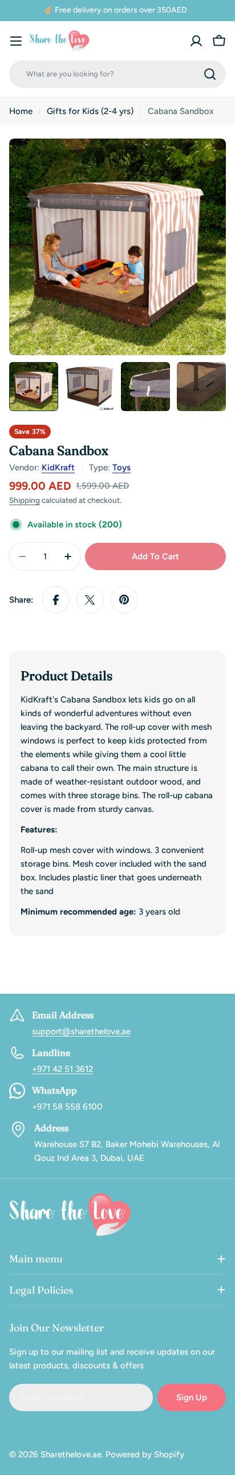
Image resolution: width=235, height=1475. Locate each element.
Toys (121, 467)
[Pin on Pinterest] (124, 599)
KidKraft (58, 467)
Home (21, 111)
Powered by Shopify (145, 1454)
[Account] (196, 41)
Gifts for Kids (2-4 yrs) (90, 111)
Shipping (24, 500)
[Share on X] (90, 599)
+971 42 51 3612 (62, 1069)
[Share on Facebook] (56, 599)
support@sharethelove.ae (81, 1031)
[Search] (210, 74)
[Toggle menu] (16, 41)
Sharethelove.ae (71, 1454)
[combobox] (117, 74)
